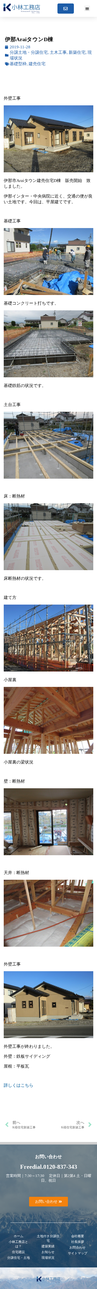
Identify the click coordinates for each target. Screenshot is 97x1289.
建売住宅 (37, 63)
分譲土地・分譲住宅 (29, 52)
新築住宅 (77, 52)
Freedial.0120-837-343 (48, 1167)
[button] (87, 8)
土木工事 (58, 52)
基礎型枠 (18, 63)
